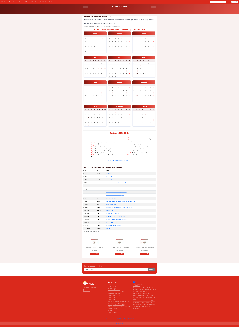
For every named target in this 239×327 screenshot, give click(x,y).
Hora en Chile (112, 288)
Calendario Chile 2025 (114, 295)
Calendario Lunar (113, 312)
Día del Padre (136, 286)
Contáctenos (86, 291)
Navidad (108, 228)
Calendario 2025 (39, 2)
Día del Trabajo (109, 186)
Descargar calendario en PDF (116, 305)
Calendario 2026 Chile (119, 323)
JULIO (95, 82)
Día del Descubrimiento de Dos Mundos (115, 216)
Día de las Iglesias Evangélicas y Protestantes (116, 219)
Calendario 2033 (119, 6)
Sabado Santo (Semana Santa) (113, 179)
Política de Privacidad (114, 294)
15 (98, 68)
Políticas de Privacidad (89, 287)
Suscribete (151, 269)
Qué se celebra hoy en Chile (116, 303)
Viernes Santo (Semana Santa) (113, 176)
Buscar (228, 2)
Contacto (51, 2)
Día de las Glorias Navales (112, 189)
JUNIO (144, 57)
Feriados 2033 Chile (119, 133)
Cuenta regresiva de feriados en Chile (118, 301)
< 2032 (85, 6)
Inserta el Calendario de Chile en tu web (119, 292)
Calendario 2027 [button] (144, 253)
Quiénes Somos (87, 289)
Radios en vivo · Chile (114, 290)
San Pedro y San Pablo (111, 198)
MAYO (119, 57)
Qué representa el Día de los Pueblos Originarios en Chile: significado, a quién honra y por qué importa (144, 289)
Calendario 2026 (29, 2)
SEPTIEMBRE (144, 82)
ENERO (95, 33)
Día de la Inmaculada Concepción (113, 225)
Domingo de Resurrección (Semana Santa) (116, 183)
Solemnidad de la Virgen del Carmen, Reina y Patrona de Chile (120, 201)
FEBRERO (119, 33)
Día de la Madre (137, 284)
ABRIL (95, 57)
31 (88, 125)
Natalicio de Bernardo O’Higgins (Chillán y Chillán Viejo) (119, 207)
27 (137, 73)
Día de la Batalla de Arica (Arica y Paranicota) (116, 192)
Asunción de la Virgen (111, 204)
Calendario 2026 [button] (94, 253)
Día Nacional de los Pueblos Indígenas (115, 195)
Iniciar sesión (235, 1)
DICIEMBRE (144, 106)
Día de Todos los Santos (111, 222)
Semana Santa (112, 286)
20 (137, 71)
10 (88, 117)
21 (126, 71)
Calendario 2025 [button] (119, 253)
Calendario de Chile (6, 2)
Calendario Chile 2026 (114, 297)
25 (153, 119)
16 (101, 68)
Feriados (15, 2)
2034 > (153, 6)
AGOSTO (119, 82)
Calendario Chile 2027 (114, 299)
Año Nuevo (108, 173)
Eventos (21, 2)
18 (153, 92)
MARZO (144, 33)
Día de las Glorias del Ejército (112, 213)
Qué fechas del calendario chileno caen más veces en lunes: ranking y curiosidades (144, 306)
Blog (46, 2)
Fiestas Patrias (109, 210)
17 (104, 68)
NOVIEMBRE (119, 106)
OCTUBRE (95, 106)
